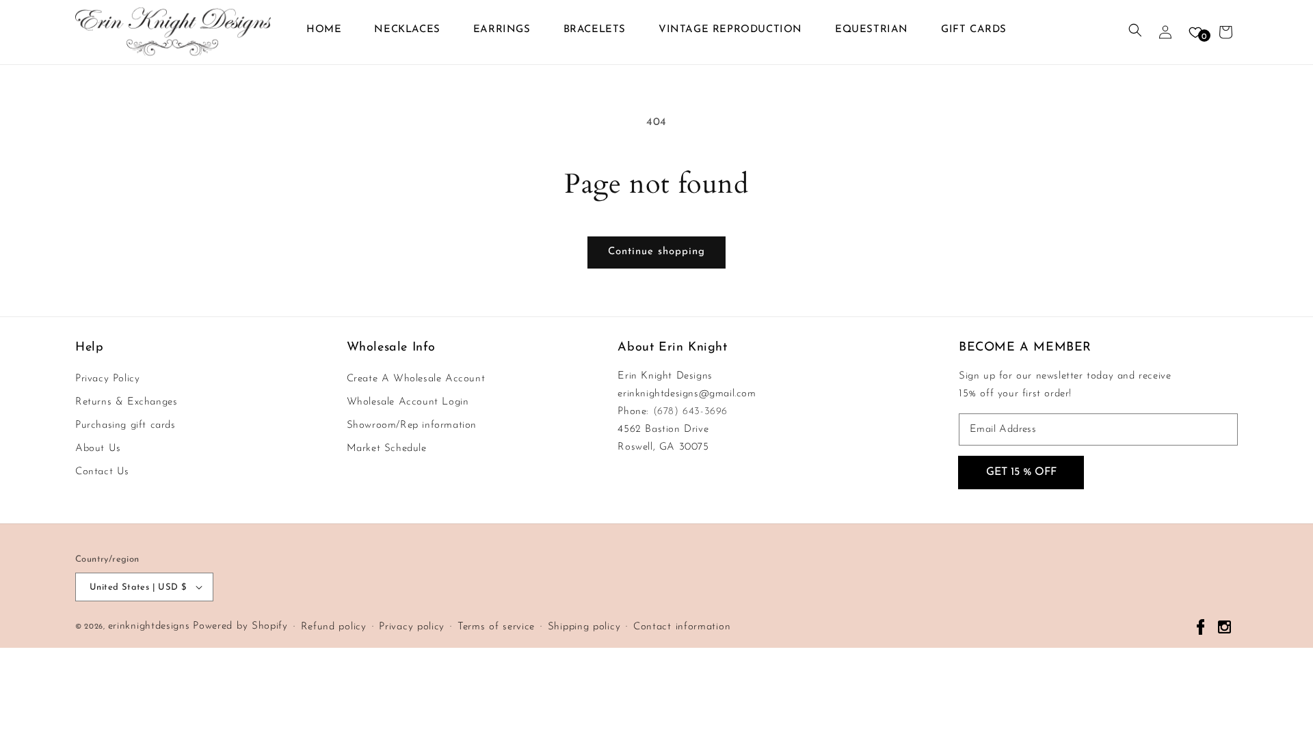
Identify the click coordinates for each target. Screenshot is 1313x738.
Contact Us (102, 472)
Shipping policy (584, 627)
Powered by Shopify (240, 626)
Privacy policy (412, 627)
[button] (1135, 32)
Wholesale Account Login (408, 402)
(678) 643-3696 (690, 412)
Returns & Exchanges (126, 402)
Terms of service (496, 627)
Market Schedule (387, 448)
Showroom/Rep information (412, 425)
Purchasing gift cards (125, 425)
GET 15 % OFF (1021, 472)
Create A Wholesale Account (416, 379)
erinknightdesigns (149, 626)
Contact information (681, 627)
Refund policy (334, 627)
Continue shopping (656, 252)
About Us (98, 448)
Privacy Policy (107, 379)
